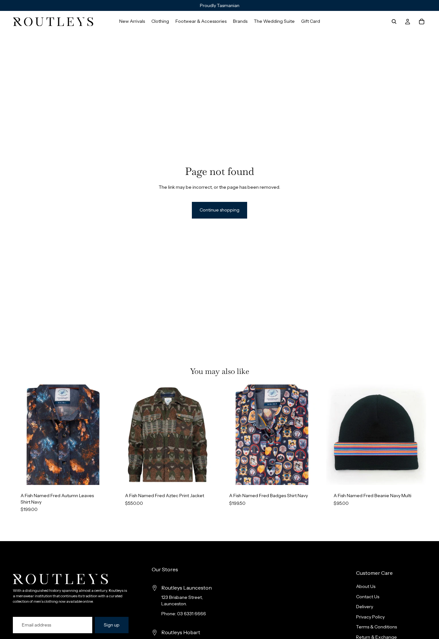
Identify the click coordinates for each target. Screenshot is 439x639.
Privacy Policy (370, 617)
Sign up (112, 625)
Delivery (364, 606)
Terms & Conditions (376, 627)
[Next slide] (103, 435)
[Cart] (422, 21)
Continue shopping (219, 210)
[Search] (394, 21)
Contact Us (367, 597)
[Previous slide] (22, 435)
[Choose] (103, 475)
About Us (365, 586)
